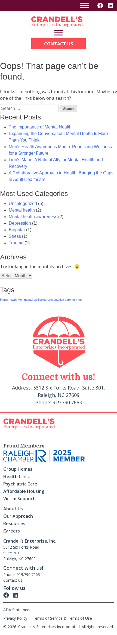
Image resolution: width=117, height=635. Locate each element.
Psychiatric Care (20, 484)
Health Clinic (16, 476)
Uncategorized (23, 203)
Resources (14, 523)
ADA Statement (17, 609)
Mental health (22, 210)
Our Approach (18, 516)
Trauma (16, 243)
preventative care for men (65, 299)
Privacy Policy (15, 618)
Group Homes (17, 469)
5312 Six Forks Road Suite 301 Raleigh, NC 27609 (21, 553)
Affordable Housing (23, 491)
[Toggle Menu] (84, 5)
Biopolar (17, 229)
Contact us (12, 580)
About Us (13, 509)
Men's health (8, 299)
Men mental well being (32, 299)
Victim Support (19, 499)
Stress (15, 236)
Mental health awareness (33, 216)
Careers (11, 531)
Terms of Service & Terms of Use (62, 618)
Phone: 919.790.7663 (21, 574)
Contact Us (58, 44)
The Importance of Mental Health (40, 127)
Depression (20, 223)
